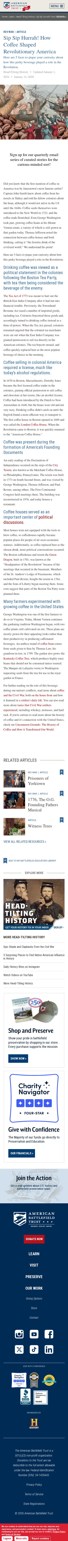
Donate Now (34, 1239)
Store (38, 1308)
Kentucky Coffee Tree (16, 658)
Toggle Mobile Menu (57, 6)
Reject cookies (40, 1538)
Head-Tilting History (25, 16)
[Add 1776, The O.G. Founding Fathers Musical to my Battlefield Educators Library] (61, 793)
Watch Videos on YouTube (22, 976)
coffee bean (47, 644)
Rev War (8, 32)
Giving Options (34, 1298)
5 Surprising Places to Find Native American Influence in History (34, 956)
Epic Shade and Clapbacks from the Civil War (28, 947)
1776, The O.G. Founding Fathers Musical (43, 804)
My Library (61, 16)
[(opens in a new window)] (19, 1334)
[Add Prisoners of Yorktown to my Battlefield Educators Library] (61, 772)
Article (21, 32)
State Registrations (34, 1504)
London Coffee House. (34, 425)
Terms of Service (34, 1494)
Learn (11, 16)
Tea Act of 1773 (18, 296)
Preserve (34, 1276)
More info (21, 1538)
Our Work (34, 1288)
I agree (7, 1538)
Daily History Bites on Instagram (26, 968)
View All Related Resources (23, 841)
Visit (34, 1265)
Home (18, 5)
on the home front (42, 695)
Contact (34, 1317)
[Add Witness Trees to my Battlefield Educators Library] (61, 820)
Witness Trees (40, 826)
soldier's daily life (31, 700)
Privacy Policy (34, 1484)
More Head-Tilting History (18, 983)
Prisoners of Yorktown (38, 780)
